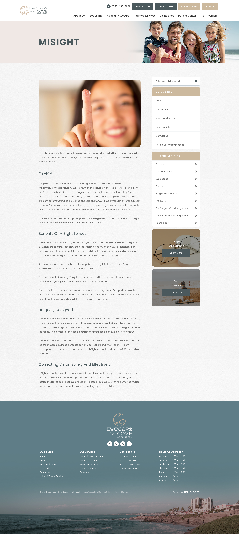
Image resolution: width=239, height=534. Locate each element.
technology (162, 222)
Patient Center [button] (187, 15)
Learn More (176, 252)
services (160, 164)
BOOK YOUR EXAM (142, 6)
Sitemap (124, 492)
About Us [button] (79, 15)
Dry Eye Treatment (88, 468)
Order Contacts (189, 6)
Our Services (163, 109)
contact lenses (164, 171)
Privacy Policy (113, 492)
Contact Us (162, 135)
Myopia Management (89, 464)
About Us (161, 100)
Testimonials (163, 127)
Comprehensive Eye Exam (91, 456)
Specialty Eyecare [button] (118, 15)
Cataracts (84, 472)
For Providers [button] (209, 15)
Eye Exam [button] (96, 15)
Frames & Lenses (145, 15)
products (161, 200)
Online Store (166, 15)
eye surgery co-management (172, 208)
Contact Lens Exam (88, 460)
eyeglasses (162, 178)
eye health (161, 186)
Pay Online (210, 6)
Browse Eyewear (165, 6)
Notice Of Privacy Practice (170, 144)
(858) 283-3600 (121, 6)
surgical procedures (167, 193)
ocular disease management (172, 215)
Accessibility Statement (97, 492)
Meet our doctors (165, 118)
